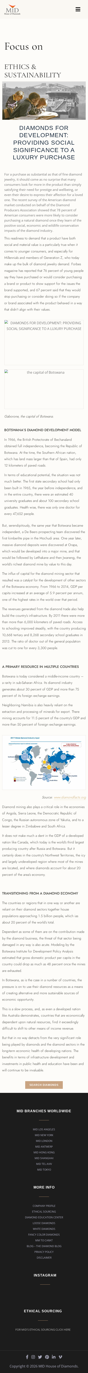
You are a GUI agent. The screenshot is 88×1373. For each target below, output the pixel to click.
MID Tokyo (44, 1169)
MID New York (44, 1135)
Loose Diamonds (44, 1223)
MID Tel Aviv (44, 1164)
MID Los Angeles (44, 1129)
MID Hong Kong (44, 1152)
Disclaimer (44, 1257)
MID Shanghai (44, 1158)
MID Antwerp (44, 1146)
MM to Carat (44, 1240)
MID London (44, 1141)
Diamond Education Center (44, 1217)
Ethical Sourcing (44, 1211)
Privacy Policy (44, 1252)
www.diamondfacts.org (70, 797)
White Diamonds (44, 1229)
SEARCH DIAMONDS (44, 1084)
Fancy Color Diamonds (44, 1234)
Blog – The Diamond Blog (44, 1246)
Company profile (44, 1206)
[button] (78, 9)
